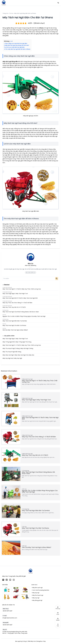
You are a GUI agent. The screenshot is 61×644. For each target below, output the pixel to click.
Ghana (41, 28)
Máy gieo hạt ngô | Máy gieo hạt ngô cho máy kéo (18, 355)
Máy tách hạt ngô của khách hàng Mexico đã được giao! (21, 312)
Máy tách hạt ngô (7, 287)
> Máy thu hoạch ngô (37, 595)
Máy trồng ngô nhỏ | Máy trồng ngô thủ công (17, 342)
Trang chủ (5, 13)
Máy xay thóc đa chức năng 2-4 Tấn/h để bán (17, 303)
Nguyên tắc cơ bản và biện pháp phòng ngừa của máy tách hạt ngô (24, 316)
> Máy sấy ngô (35, 592)
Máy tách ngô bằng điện (10, 61)
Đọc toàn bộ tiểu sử (30, 272)
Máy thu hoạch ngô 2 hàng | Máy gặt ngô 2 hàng (18, 348)
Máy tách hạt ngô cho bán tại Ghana (14, 325)
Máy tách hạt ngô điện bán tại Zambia (15, 321)
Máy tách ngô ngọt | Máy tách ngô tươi (15, 293)
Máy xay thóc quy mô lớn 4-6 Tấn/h (14, 307)
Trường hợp (5, 310)
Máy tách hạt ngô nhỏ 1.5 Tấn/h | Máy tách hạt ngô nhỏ (20, 298)
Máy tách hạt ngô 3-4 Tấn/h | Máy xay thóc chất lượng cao (22, 289)
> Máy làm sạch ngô (37, 587)
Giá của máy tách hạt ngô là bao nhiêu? (15, 330)
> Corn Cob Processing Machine (40, 590)
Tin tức (4, 314)
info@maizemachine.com (10, 618)
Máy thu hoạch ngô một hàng (12, 352)
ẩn (11, 41)
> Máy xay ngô (35, 598)
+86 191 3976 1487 (7, 611)
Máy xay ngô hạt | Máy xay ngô (12, 358)
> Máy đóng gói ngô (36, 600)
